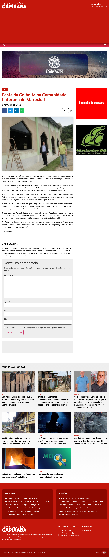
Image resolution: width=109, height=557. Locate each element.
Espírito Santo (80, 505)
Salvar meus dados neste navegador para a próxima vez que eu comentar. (36, 327)
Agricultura (9, 498)
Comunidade (36, 501)
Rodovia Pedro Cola (12, 514)
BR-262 (20, 501)
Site (5, 319)
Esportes (16, 508)
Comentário (9, 275)
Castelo (82, 501)
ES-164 (41, 505)
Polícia (20, 511)
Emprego (33, 505)
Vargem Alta (92, 511)
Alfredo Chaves (78, 498)
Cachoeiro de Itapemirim (68, 501)
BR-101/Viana (10, 501)
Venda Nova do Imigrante (68, 514)
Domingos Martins (66, 505)
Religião (36, 511)
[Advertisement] (54, 26)
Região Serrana (79, 508)
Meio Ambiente (10, 511)
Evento (24, 508)
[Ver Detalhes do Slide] (54, 64)
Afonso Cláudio (64, 498)
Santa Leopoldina (93, 508)
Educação (24, 505)
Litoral (89, 505)
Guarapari (38, 508)
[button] (105, 45)
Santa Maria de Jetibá (67, 511)
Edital (16, 505)
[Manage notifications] (104, 552)
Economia (8, 505)
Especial (8, 508)
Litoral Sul (97, 505)
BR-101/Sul (33, 498)
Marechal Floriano (65, 508)
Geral (31, 508)
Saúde (24, 514)
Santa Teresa (81, 511)
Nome (7, 302)
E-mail (7, 310)
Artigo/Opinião (21, 498)
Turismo (31, 514)
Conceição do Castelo (95, 501)
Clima (27, 501)
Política (28, 511)
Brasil (88, 498)
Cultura (46, 501)
